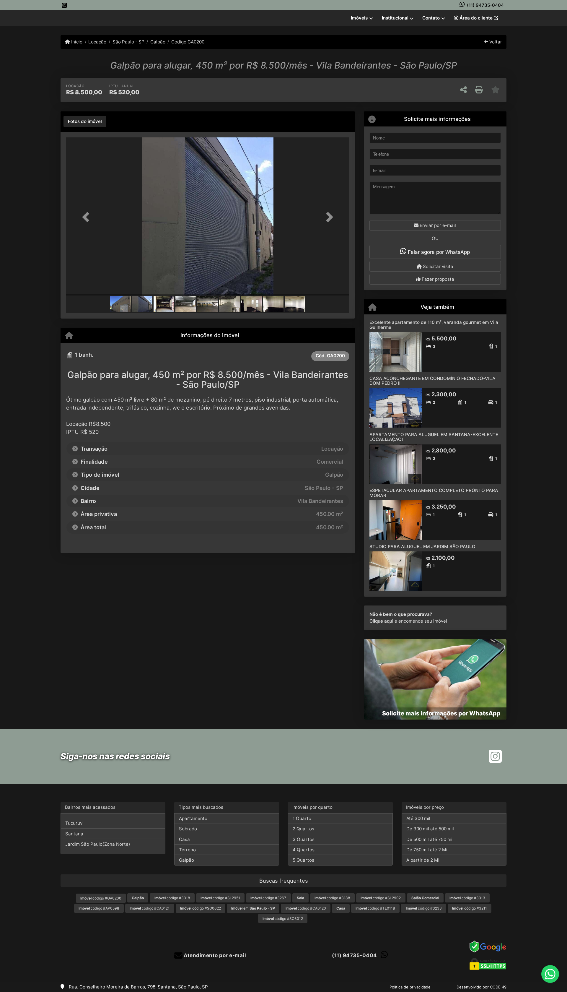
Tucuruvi (74, 823)
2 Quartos (303, 829)
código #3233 (424, 908)
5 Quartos (303, 860)
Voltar (495, 42)
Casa (184, 839)
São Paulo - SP (128, 42)
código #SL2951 (220, 898)
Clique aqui (381, 621)
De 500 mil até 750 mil (430, 839)
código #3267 (268, 898)
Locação (97, 42)
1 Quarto (302, 818)
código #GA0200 (100, 898)
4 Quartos (304, 850)
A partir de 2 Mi (422, 860)
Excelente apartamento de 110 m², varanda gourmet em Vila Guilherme (433, 324)
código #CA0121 (150, 908)
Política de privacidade (410, 987)
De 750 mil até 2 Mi (426, 850)
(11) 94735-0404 (485, 5)
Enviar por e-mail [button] (437, 225)
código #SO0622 (200, 908)
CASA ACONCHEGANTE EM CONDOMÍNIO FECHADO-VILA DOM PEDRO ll (432, 381)
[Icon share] (64, 5)
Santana (74, 834)
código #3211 (469, 908)
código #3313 (467, 898)
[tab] (84, 121)
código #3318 (172, 898)
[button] (87, 217)
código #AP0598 (99, 908)
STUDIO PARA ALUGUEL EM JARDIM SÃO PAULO (422, 546)
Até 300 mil (418, 818)
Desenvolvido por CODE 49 (481, 987)
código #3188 (332, 898)
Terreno (187, 850)
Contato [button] (431, 18)
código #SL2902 (381, 898)
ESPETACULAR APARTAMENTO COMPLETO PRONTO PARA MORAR (433, 493)
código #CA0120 (306, 908)
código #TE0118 (375, 908)
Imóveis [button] (359, 18)
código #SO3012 (283, 918)
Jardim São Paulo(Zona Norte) (97, 844)
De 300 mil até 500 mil (430, 829)
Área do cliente (476, 18)
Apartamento (193, 818)
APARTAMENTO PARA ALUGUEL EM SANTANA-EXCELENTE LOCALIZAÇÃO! (433, 437)
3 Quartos (304, 839)
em (253, 908)
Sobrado (188, 829)
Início (76, 42)
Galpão (157, 42)
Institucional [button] (395, 18)
